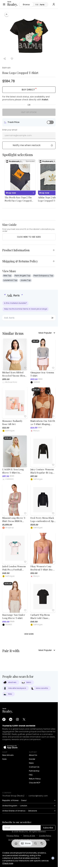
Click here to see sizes (29, 236)
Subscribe (48, 827)
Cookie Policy (45, 836)
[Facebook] (4, 719)
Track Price (13, 122)
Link (16, 843)
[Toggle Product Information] (53, 250)
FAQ (30, 775)
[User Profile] (53, 4)
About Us (33, 755)
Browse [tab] (26, 4)
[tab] (40, 4)
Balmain (6, 67)
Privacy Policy (13, 836)
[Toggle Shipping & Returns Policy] (53, 261)
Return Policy (35, 778)
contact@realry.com (38, 795)
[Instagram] (17, 719)
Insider (32, 759)
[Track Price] (50, 122)
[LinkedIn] (10, 719)
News (31, 763)
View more (29, 634)
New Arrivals (8, 755)
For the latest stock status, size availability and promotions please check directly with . (26, 98)
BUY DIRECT (28, 89)
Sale (4, 759)
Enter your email (9, 130)
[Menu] (4, 4)
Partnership (34, 771)
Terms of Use (29, 836)
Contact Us (34, 767)
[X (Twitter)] (24, 719)
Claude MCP (34, 782)
